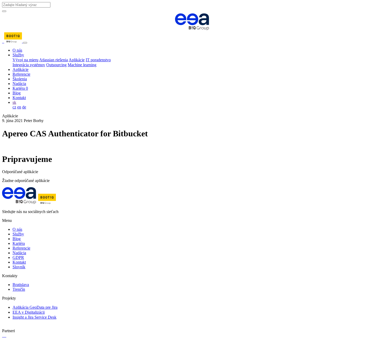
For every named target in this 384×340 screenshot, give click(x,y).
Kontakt (19, 97)
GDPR (18, 257)
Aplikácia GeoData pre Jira (35, 307)
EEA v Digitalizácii (29, 312)
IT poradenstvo (98, 60)
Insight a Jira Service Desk (34, 317)
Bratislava (21, 284)
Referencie (21, 74)
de (24, 107)
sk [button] (14, 102)
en (19, 107)
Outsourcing (56, 65)
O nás (17, 50)
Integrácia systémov (29, 65)
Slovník (19, 267)
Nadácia (19, 83)
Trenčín (19, 289)
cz (14, 107)
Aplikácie (77, 60)
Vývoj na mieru (25, 60)
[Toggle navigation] (25, 43)
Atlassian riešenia (53, 60)
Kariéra (20, 88)
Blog (17, 93)
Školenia (20, 79)
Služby (18, 55)
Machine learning (82, 65)
